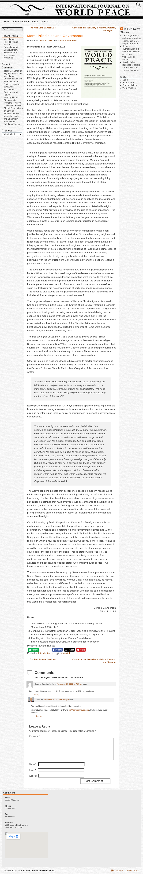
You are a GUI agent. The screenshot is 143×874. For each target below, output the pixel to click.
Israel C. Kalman (11, 71)
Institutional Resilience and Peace (11, 42)
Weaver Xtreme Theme (127, 870)
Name (32, 764)
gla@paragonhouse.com (79, 710)
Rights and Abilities (13, 73)
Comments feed (129, 85)
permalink (65, 653)
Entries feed (128, 82)
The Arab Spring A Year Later (41, 28)
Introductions (45, 653)
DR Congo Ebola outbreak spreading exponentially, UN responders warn (131, 39)
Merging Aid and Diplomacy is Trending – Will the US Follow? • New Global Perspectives (13, 102)
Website (33, 776)
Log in (125, 80)
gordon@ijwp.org (12, 800)
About (35, 21)
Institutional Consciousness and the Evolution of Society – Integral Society (13, 81)
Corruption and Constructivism (11, 48)
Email (32, 770)
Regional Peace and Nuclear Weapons (11, 55)
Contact (44, 21)
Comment (34, 736)
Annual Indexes (20, 21)
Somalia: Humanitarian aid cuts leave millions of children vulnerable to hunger (131, 53)
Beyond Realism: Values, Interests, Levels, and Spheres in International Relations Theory (12, 117)
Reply (37, 695)
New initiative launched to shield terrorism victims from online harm (131, 66)
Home (6, 21)
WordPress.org (129, 88)
